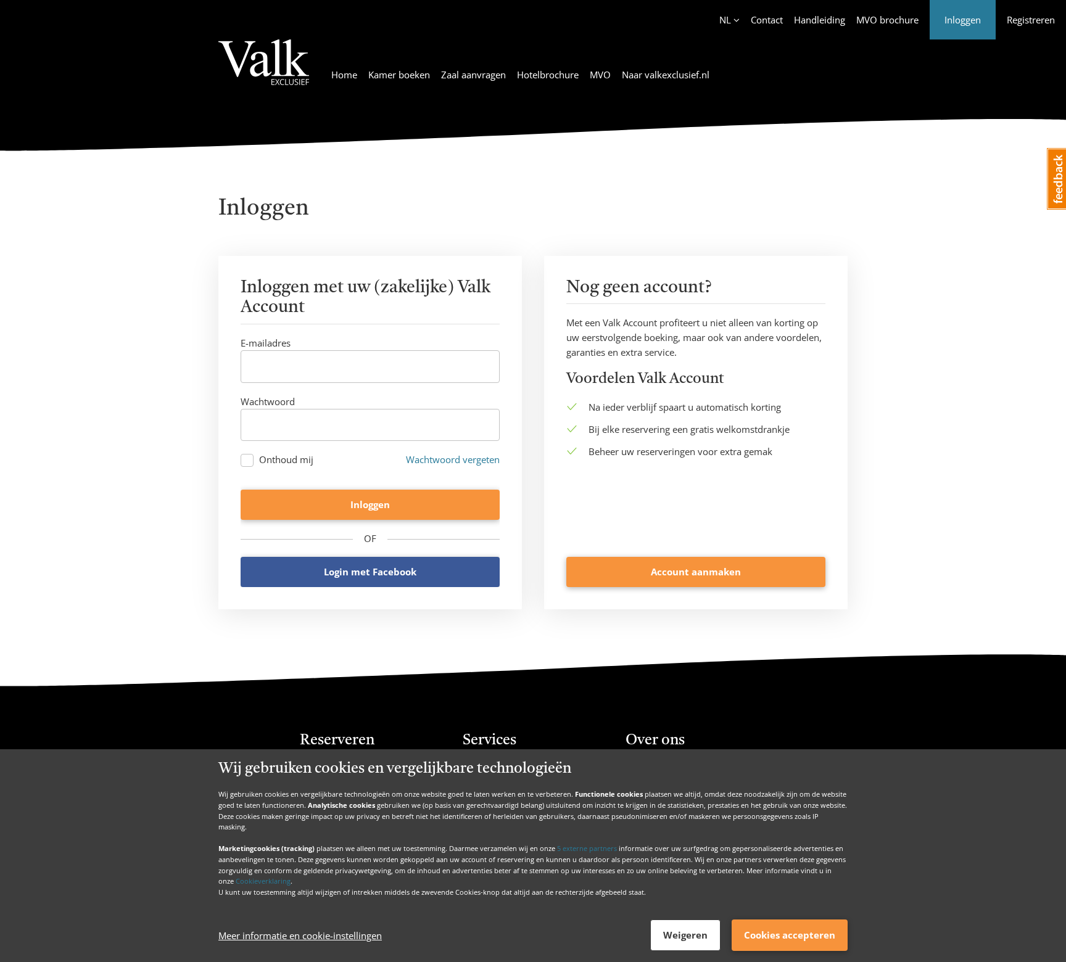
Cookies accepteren (789, 935)
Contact (767, 20)
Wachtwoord (268, 401)
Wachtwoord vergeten (453, 459)
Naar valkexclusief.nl (665, 74)
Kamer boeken (399, 74)
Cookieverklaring (263, 881)
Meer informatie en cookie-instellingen (300, 935)
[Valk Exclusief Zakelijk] (263, 69)
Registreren (1031, 20)
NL (725, 20)
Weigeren (685, 935)
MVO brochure (887, 20)
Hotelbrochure (548, 74)
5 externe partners (587, 848)
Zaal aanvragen (473, 74)
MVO (600, 74)
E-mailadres (266, 343)
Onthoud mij (286, 460)
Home (344, 74)
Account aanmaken (696, 571)
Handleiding (819, 20)
